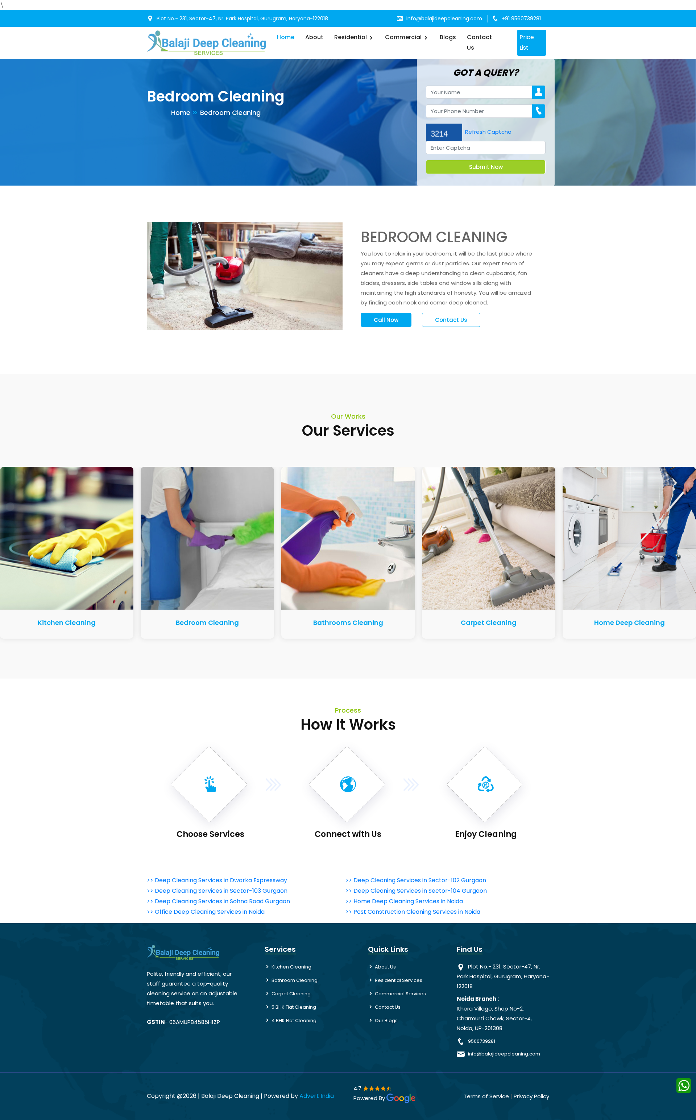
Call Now (386, 320)
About (314, 37)
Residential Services (398, 980)
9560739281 (481, 1041)
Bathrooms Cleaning (348, 622)
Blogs (448, 37)
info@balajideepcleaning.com (444, 18)
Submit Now (486, 167)
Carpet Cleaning (489, 622)
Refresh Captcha (488, 132)
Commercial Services (400, 993)
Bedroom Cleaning (207, 622)
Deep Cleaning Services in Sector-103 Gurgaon (221, 891)
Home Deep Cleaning (629, 622)
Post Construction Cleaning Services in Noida (416, 912)
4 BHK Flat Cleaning (294, 1020)
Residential (351, 37)
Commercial (404, 37)
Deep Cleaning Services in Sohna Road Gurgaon (222, 901)
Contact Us (479, 42)
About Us (385, 966)
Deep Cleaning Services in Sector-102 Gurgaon (419, 880)
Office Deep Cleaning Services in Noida (210, 912)
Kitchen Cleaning (67, 622)
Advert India (316, 1096)
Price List (526, 42)
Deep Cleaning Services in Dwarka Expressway (221, 880)
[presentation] (110, 545)
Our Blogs (386, 1020)
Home (285, 37)
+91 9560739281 (521, 18)
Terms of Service (486, 1096)
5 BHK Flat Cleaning (294, 1007)
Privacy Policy (531, 1096)
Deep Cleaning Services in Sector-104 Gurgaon (420, 891)
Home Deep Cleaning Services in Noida (408, 901)
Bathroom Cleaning (295, 980)
